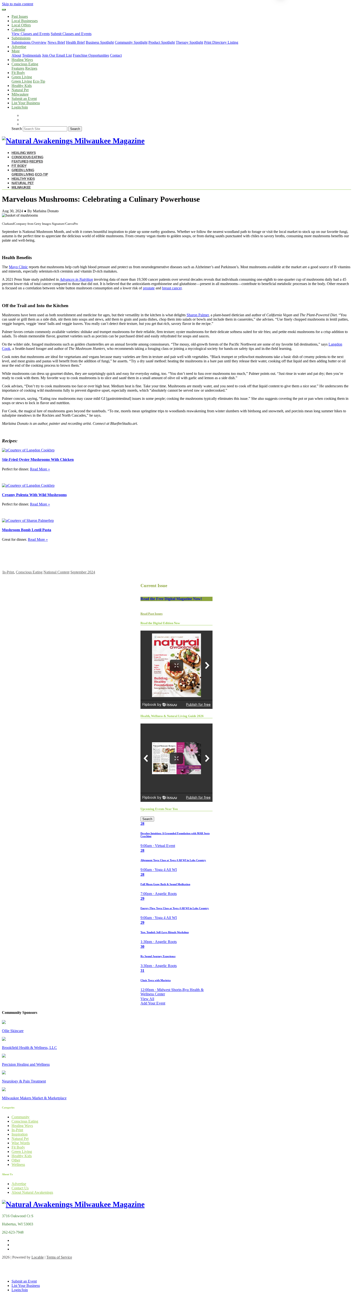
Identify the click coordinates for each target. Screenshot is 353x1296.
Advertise (19, 47)
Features (18, 68)
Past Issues (20, 16)
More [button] (16, 51)
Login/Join (20, 107)
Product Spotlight (161, 42)
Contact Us (20, 1188)
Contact (116, 55)
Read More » (40, 469)
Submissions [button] (21, 38)
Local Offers (21, 25)
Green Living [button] (22, 77)
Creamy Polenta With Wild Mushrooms (34, 495)
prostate (149, 288)
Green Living (22, 81)
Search (17, 129)
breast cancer (172, 288)
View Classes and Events (31, 34)
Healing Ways (22, 60)
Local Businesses (25, 21)
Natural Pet (20, 90)
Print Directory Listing (221, 42)
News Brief (56, 42)
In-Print (8, 572)
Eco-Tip (39, 81)
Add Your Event (152, 1003)
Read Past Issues (151, 613)
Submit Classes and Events (71, 34)
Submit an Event (24, 99)
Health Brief (75, 42)
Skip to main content (17, 4)
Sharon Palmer (198, 315)
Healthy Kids (22, 86)
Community (21, 1117)
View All (147, 999)
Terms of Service (59, 1257)
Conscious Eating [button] (25, 64)
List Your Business (26, 103)
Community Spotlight (131, 42)
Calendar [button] (18, 29)
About (16, 55)
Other (16, 1160)
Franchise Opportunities (91, 55)
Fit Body (18, 73)
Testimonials (31, 55)
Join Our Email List (57, 55)
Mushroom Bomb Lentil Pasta (26, 530)
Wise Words (21, 1143)
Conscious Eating (29, 572)
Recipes (31, 68)
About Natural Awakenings (32, 1192)
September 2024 (82, 572)
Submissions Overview (29, 42)
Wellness (18, 1164)
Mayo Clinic (18, 267)
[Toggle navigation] (4, 9)
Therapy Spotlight (189, 42)
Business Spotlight (100, 42)
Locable (37, 1257)
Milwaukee (20, 94)
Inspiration (20, 1134)
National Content (56, 572)
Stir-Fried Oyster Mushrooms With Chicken (38, 459)
